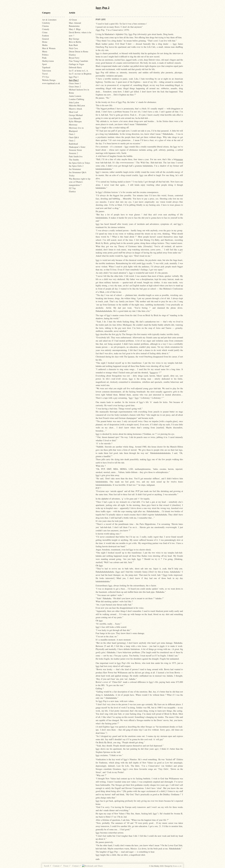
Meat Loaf (73, 111)
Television (46, 70)
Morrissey (73, 124)
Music (44, 51)
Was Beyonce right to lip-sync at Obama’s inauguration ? (80, 182)
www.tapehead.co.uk (51, 83)
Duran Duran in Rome (78, 51)
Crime (44, 32)
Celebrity (46, 22)
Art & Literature (49, 19)
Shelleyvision (48, 60)
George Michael (76, 115)
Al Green (73, 19)
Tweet (65, 865)
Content (56, 865)
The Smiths (74, 159)
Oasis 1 (72, 134)
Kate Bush (73, 45)
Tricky (72, 175)
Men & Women (48, 48)
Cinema (45, 25)
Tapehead (46, 67)
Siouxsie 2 (73, 153)
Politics (45, 54)
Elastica (72, 54)
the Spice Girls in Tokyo (79, 162)
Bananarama (74, 25)
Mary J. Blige (75, 29)
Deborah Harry (75, 67)
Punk (44, 57)
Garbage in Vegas (76, 64)
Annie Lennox (75, 96)
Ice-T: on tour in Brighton (80, 73)
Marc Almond (75, 22)
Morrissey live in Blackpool (76, 129)
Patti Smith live (75, 156)
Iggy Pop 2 (74, 80)
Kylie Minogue (75, 121)
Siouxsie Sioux (75, 149)
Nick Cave (73, 48)
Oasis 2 (72, 140)
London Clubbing (76, 99)
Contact (75, 865)
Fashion (45, 35)
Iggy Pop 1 (74, 76)
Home (44, 41)
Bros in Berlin (75, 41)
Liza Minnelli (75, 118)
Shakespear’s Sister (77, 146)
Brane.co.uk (177, 866)
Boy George (74, 38)
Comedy (45, 29)
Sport (44, 64)
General (45, 38)
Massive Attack (75, 108)
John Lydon (74, 102)
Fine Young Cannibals (78, 60)
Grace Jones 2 (75, 86)
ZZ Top (72, 188)
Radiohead (73, 143)
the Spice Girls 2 (76, 165)
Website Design (48, 80)
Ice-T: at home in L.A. (78, 70)
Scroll (46, 865)
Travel (45, 73)
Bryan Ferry (74, 57)
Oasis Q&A (74, 137)
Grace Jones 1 (75, 83)
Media (44, 45)
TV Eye (45, 76)
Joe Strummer (75, 169)
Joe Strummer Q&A (77, 172)
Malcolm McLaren (77, 105)
